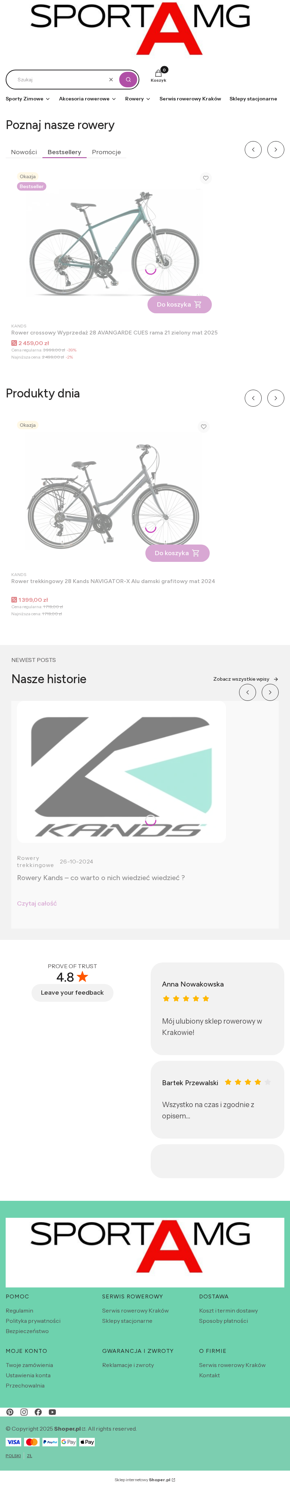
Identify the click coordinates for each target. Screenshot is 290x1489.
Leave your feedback (72, 992)
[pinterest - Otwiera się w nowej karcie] (10, 1412)
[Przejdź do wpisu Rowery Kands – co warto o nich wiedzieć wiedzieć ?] (121, 772)
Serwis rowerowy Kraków (135, 1310)
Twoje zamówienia (29, 1364)
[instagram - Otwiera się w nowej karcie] (24, 1412)
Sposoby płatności (223, 1320)
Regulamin (19, 1310)
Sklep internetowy (142, 1479)
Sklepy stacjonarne (127, 1320)
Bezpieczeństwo (27, 1330)
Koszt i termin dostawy (228, 1310)
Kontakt (209, 1375)
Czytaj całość (37, 903)
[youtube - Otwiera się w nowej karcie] (52, 1412)
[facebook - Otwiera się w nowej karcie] (38, 1412)
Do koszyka (174, 304)
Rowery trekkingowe (35, 861)
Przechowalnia (25, 1385)
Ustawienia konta (28, 1375)
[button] (128, 79)
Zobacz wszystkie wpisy (241, 679)
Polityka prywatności (33, 1320)
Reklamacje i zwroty (128, 1364)
